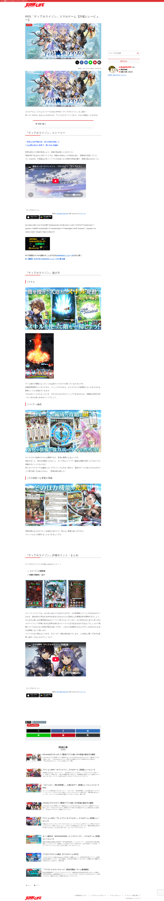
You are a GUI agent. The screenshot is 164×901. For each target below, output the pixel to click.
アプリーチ (82, 213)
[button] (99, 62)
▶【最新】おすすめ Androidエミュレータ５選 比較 (45, 259)
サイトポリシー (116, 895)
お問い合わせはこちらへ (117, 75)
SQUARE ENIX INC (62, 213)
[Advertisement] (124, 31)
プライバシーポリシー (99, 895)
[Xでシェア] (77, 62)
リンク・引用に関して (133, 895)
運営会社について (81, 895)
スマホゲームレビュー (40, 722)
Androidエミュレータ (65, 255)
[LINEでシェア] (90, 62)
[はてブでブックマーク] (86, 62)
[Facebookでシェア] (82, 62)
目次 (40, 124)
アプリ (29, 722)
